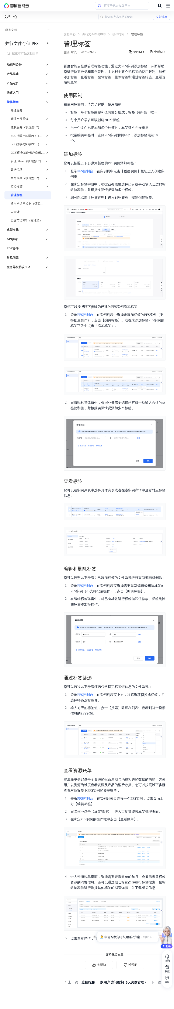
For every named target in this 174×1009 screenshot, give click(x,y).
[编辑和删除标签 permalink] (100, 569)
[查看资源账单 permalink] (96, 770)
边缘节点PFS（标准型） (26, 220)
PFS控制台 (85, 171)
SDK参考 (13, 248)
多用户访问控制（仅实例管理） (29, 203)
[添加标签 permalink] (86, 154)
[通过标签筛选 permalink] (96, 678)
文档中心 (10, 17)
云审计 (15, 212)
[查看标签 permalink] (86, 481)
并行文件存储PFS (22, 43)
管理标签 (16, 195)
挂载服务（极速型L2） (26, 127)
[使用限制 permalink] (86, 95)
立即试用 (161, 16)
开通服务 (16, 110)
